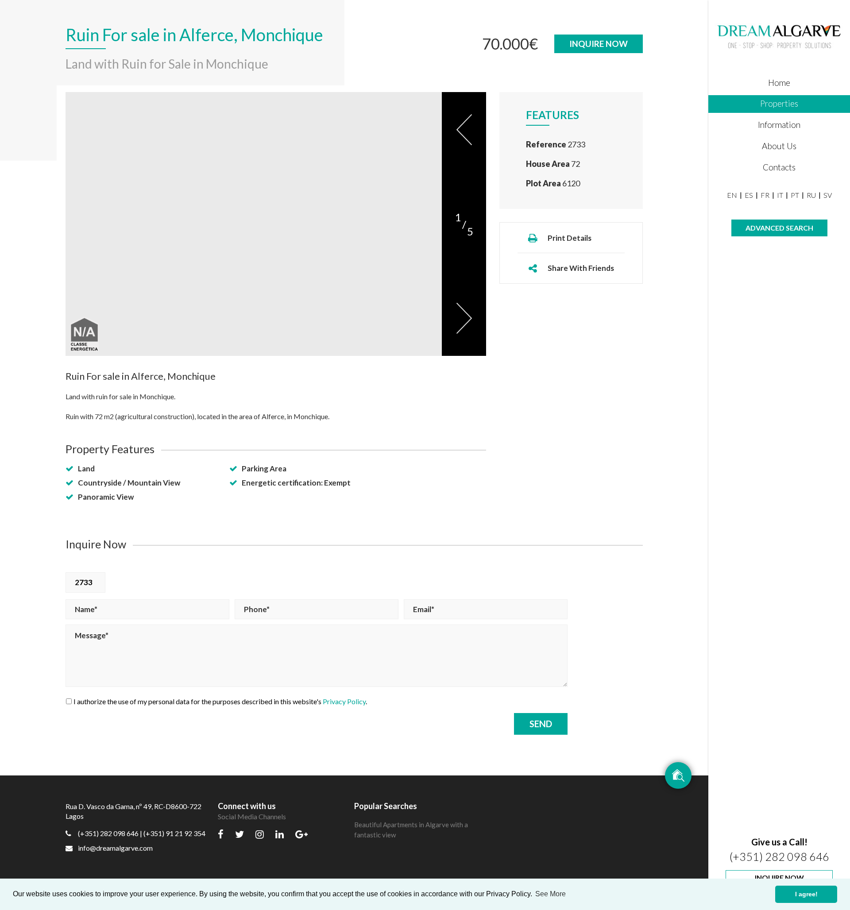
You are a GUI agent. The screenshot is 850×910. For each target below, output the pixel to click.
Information (779, 125)
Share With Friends (581, 268)
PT (795, 195)
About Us (779, 146)
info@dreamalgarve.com (115, 848)
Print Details (569, 238)
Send (540, 723)
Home (779, 82)
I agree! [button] (806, 894)
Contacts (779, 167)
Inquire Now (779, 877)
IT (780, 195)
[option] (254, 224)
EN (732, 195)
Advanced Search (779, 228)
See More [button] (550, 894)
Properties (779, 103)
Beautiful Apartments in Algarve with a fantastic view (411, 830)
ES (749, 195)
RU (811, 195)
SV (827, 195)
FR (765, 195)
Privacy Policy (344, 701)
